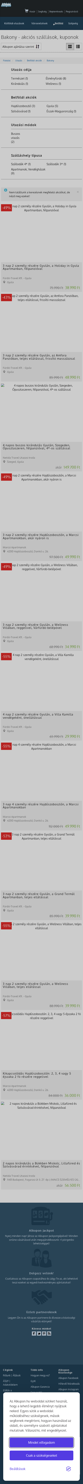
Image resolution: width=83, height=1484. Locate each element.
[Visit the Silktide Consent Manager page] (68, 1469)
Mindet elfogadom (41, 1442)
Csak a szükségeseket (41, 1455)
